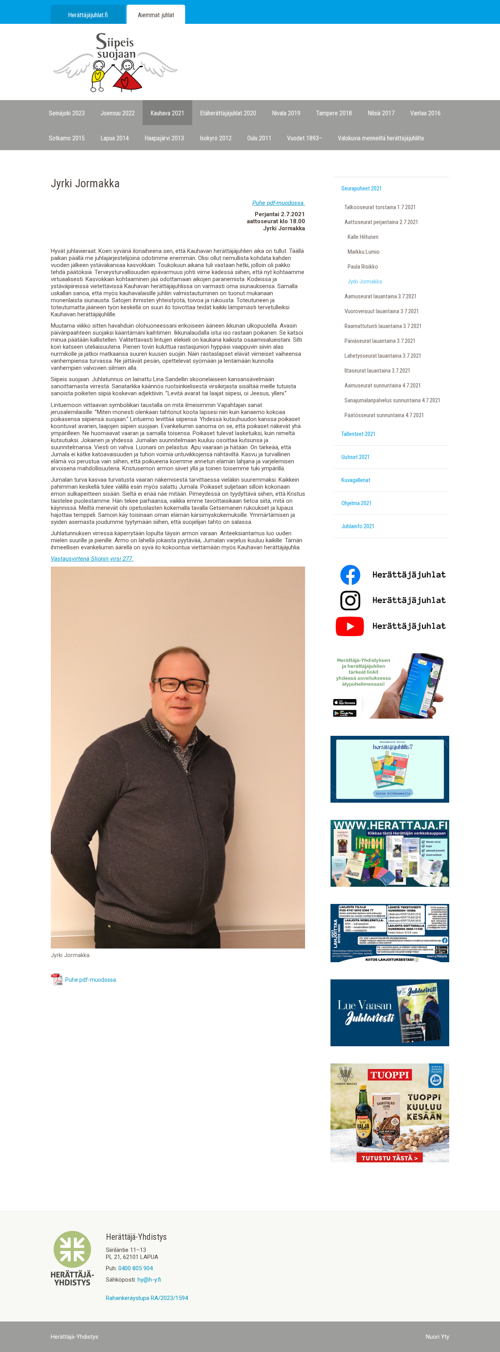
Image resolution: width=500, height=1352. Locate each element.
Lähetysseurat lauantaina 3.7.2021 (383, 355)
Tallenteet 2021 (358, 434)
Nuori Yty (437, 1336)
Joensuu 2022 (117, 113)
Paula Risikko (363, 266)
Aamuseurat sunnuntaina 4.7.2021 (383, 385)
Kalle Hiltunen (363, 236)
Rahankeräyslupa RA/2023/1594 (147, 1298)
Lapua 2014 (114, 138)
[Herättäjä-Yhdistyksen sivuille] (72, 1283)
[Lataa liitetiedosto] (57, 983)
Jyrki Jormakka (365, 281)
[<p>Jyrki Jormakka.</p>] (178, 946)
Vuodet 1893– (304, 138)
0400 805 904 (135, 1268)
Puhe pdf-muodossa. (91, 980)
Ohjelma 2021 (356, 503)
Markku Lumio (364, 251)
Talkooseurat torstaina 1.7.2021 (380, 207)
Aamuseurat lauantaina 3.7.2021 (381, 296)
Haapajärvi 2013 (164, 138)
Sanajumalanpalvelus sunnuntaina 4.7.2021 (393, 400)
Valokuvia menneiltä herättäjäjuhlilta (381, 138)
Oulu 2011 (259, 138)
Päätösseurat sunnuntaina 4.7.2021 (384, 415)
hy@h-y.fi (149, 1279)
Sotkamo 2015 (67, 138)
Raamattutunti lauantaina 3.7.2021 (383, 326)
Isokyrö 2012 (216, 138)
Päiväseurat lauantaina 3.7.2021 (380, 340)
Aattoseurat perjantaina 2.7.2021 (381, 222)
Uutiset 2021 (355, 457)
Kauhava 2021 (167, 113)
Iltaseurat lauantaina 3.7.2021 (378, 370)
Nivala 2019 (286, 113)
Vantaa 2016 (425, 113)
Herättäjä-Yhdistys (74, 1336)
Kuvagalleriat (355, 480)
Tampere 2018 (334, 113)
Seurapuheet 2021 (361, 188)
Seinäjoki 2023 (67, 113)
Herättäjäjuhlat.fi (88, 15)
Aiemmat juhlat (156, 15)
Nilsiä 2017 (381, 113)
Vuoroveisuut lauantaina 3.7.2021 (382, 311)
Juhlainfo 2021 (358, 526)
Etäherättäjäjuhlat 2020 (228, 113)
